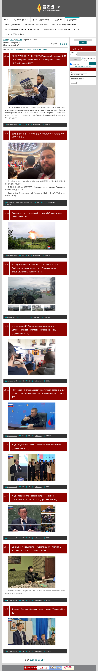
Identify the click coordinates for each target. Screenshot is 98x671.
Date (11, 49)
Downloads (37, 49)
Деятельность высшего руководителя (79, 73)
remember (75, 64)
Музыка (73, 83)
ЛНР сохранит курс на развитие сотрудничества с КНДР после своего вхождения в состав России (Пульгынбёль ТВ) (38, 393)
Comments (26, 49)
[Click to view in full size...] (31, 104)
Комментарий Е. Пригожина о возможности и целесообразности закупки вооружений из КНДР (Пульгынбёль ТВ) (34, 330)
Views (45, 49)
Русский (18, 40)
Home (5, 40)
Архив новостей (12, 124)
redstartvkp (36, 124)
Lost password (79, 66)
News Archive (11, 317)
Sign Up (88, 66)
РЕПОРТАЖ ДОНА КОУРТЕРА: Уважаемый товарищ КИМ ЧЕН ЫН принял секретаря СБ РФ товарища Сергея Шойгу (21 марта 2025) (39, 59)
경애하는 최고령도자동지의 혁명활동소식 (19, 202)
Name (18, 49)
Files (12, 40)
